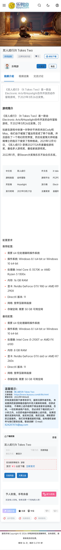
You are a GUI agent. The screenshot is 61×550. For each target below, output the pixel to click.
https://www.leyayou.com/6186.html (31, 394)
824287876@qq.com (16, 424)
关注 (42, 66)
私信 (53, 66)
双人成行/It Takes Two (24, 391)
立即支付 (30, 466)
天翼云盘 (22, 475)
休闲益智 (8, 56)
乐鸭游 (30, 533)
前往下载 (52, 56)
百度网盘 (10, 475)
